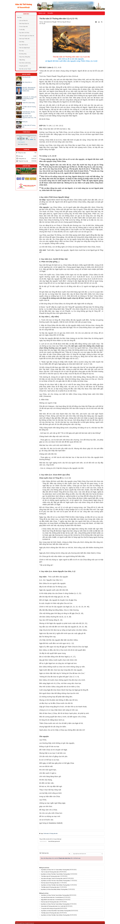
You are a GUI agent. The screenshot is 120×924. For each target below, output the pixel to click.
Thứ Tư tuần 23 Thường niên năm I (50, 871)
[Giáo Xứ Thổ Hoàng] (23, 5)
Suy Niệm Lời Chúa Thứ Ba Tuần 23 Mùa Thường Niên (55, 895)
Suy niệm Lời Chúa (24, 32)
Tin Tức (19, 17)
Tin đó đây (22, 29)
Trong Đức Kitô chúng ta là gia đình (50, 908)
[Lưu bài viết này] (102, 22)
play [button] (21, 138)
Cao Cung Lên (21, 142)
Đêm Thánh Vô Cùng (22, 144)
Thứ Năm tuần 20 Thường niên (29, 107)
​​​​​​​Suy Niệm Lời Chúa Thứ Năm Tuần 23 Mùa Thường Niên (55, 874)
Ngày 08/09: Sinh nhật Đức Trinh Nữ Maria (52, 899)
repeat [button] (32, 137)
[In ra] (99, 22)
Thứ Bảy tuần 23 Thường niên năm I (50, 887)
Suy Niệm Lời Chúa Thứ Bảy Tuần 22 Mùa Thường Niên (55, 915)
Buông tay (24, 121)
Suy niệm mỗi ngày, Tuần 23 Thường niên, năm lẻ (53, 878)
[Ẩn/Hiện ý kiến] (69, 853)
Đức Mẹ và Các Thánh (25, 68)
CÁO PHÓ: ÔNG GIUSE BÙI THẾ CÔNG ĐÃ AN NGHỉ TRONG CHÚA (28, 89)
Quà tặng (21, 41)
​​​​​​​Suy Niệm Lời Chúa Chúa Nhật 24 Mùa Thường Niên (54, 889)
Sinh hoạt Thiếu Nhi (24, 38)
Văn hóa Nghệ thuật (24, 47)
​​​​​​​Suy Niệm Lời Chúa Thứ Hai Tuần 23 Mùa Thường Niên (55, 904)
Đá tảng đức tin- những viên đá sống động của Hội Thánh (29, 98)
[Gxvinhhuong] (26, 178)
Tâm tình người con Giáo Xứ (26, 35)
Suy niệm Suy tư (23, 44)
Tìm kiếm (50, 13)
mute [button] (29, 139)
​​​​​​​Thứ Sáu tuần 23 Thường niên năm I (50, 882)
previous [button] (18, 139)
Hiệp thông (22, 59)
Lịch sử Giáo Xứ (23, 20)
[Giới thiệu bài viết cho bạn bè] (96, 22)
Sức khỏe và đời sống (25, 62)
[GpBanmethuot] (26, 171)
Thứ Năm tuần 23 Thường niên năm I (50, 876)
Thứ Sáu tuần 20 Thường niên (28, 126)
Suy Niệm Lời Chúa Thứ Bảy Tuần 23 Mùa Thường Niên (55, 885)
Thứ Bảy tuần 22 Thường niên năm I (50, 912)
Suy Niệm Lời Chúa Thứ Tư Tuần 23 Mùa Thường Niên (55, 869)
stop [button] (27, 139)
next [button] (24, 139)
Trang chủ (41, 13)
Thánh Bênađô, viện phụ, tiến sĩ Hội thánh (28, 112)
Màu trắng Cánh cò (27, 82)
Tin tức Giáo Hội (23, 26)
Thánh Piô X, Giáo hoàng (28, 102)
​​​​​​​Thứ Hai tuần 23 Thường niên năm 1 (50, 901)
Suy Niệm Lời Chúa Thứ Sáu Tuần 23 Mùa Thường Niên (55, 880)
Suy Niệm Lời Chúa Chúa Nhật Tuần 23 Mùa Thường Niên (56, 910)
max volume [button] (35, 139)
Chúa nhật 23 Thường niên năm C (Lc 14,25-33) (53, 906)
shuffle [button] (34, 137)
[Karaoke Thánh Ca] (26, 185)
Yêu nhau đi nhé (26, 77)
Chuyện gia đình (23, 65)
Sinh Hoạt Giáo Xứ (24, 23)
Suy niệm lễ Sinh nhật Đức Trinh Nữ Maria (52, 897)
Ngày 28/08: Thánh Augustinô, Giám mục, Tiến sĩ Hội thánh (26, 117)
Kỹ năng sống (22, 53)
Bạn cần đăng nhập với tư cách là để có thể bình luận (60, 858)
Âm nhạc (21, 50)
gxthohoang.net (30, 923)
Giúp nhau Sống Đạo (24, 56)
